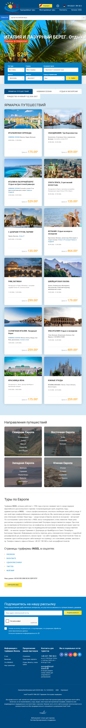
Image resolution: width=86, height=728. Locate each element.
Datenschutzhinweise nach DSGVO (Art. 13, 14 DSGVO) (35, 690)
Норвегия (23, 447)
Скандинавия (23, 437)
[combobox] (16, 70)
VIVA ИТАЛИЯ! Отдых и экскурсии (62, 331)
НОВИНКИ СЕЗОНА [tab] (44, 91)
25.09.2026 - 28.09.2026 (14, 389)
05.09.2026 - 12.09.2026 (54, 244)
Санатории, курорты (30, 659)
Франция (23, 468)
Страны (28, 66)
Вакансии (7, 659)
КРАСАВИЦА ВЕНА (16, 380)
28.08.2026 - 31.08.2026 (14, 140)
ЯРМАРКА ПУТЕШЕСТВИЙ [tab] (18, 91)
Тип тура (10, 66)
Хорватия (63, 475)
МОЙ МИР (10, 571)
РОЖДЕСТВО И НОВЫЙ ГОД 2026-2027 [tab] (22, 96)
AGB (57, 690)
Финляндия (23, 451)
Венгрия (63, 444)
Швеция (23, 444)
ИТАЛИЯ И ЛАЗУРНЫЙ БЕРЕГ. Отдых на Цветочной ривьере (21, 183)
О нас (6, 656)
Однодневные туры (27, 10)
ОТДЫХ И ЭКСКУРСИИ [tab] (69, 91)
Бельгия (23, 478)
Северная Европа (23, 432)
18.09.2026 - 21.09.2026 (54, 292)
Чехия (63, 437)
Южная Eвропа (62, 463)
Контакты (63, 10)
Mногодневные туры (47, 10)
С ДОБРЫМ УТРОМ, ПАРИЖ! (20, 232)
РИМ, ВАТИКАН (15, 281)
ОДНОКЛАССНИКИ (14, 562)
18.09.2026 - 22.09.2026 (14, 343)
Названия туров (49, 66)
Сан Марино (63, 478)
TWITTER (10, 566)
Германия (23, 471)
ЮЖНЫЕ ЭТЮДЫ (55, 380)
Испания (63, 471)
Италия (63, 468)
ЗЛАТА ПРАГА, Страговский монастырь (60, 183)
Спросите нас (13, 585)
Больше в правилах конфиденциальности (23, 633)
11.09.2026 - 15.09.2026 (14, 292)
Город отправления (50, 74)
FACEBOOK (11, 554)
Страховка (26, 656)
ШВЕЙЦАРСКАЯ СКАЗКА (58, 281)
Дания (23, 441)
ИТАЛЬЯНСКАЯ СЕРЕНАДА (19, 133)
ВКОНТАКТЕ (11, 558)
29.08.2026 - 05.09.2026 (54, 142)
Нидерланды (23, 475)
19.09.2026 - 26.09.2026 (54, 340)
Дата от (10, 74)
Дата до (28, 74)
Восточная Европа (63, 432)
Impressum (64, 690)
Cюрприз (46, 6)
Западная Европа (23, 463)
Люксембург (23, 481)
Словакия (63, 441)
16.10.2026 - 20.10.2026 (54, 390)
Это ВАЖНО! (8, 662)
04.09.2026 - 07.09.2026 (54, 194)
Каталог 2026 (76, 10)
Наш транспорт (9, 665)
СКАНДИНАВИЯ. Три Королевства (62, 133)
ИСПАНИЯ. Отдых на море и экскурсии (60, 232)
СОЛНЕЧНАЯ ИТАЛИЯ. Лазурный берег (22, 332)
